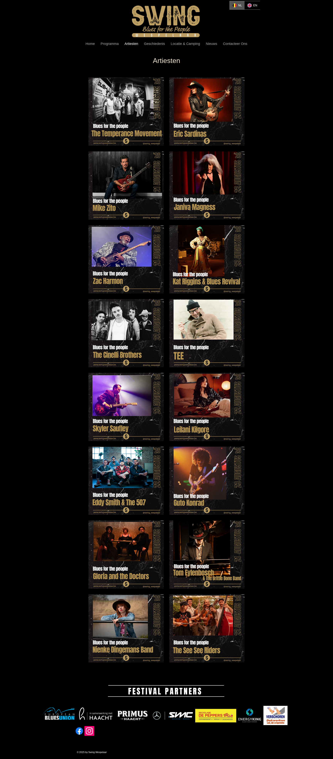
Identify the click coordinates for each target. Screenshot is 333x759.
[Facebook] (79, 731)
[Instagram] (89, 731)
